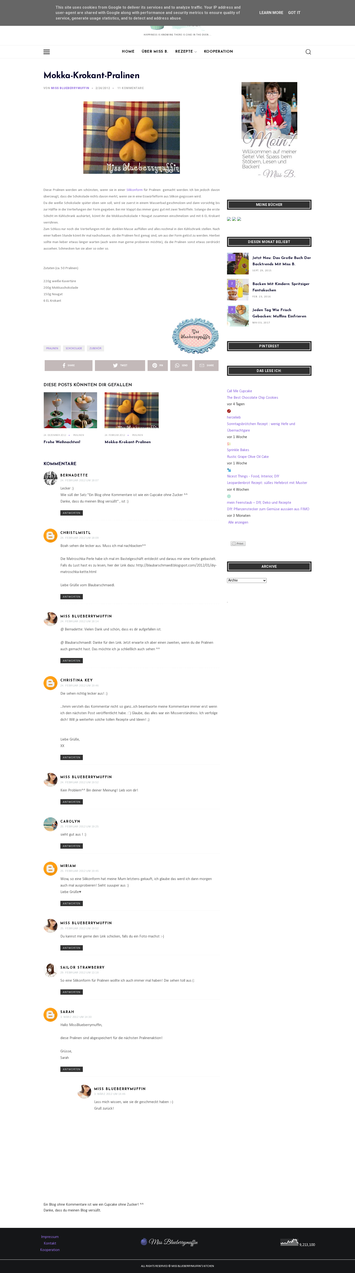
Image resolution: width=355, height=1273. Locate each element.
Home (128, 52)
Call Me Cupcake (239, 391)
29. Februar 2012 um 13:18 (79, 972)
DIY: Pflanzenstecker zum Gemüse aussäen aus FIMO (268, 509)
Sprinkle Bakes (238, 450)
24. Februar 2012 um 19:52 (79, 782)
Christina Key (76, 680)
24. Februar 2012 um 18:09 (79, 537)
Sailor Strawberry (82, 968)
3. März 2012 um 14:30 (76, 1016)
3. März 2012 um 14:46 (109, 1093)
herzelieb (234, 418)
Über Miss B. (155, 52)
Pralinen (52, 348)
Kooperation (218, 52)
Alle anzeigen (238, 523)
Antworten (71, 513)
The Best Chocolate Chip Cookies (252, 398)
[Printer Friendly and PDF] (238, 544)
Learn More (271, 12)
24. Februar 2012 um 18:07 (79, 480)
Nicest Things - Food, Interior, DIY (253, 476)
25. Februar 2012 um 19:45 (79, 870)
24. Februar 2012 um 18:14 (79, 621)
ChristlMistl (75, 533)
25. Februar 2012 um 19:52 (79, 928)
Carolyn (70, 822)
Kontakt (50, 1243)
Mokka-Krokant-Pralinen (128, 442)
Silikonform (135, 190)
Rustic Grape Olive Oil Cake (248, 457)
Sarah (67, 1012)
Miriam (68, 866)
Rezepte (184, 52)
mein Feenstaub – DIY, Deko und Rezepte (259, 503)
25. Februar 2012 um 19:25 (79, 826)
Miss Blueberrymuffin (86, 616)
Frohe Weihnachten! (61, 442)
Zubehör (95, 348)
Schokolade (74, 348)
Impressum (50, 1237)
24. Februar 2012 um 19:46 (79, 685)
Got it (294, 12)
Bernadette (74, 475)
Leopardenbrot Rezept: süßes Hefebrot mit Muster (267, 483)
